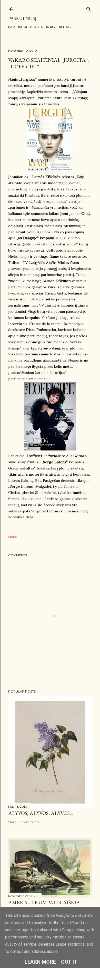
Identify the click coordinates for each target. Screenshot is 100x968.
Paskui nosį (22, 18)
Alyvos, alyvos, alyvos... (40, 813)
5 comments (30, 822)
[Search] (89, 8)
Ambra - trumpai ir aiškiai (45, 902)
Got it (69, 962)
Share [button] (12, 537)
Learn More (40, 962)
